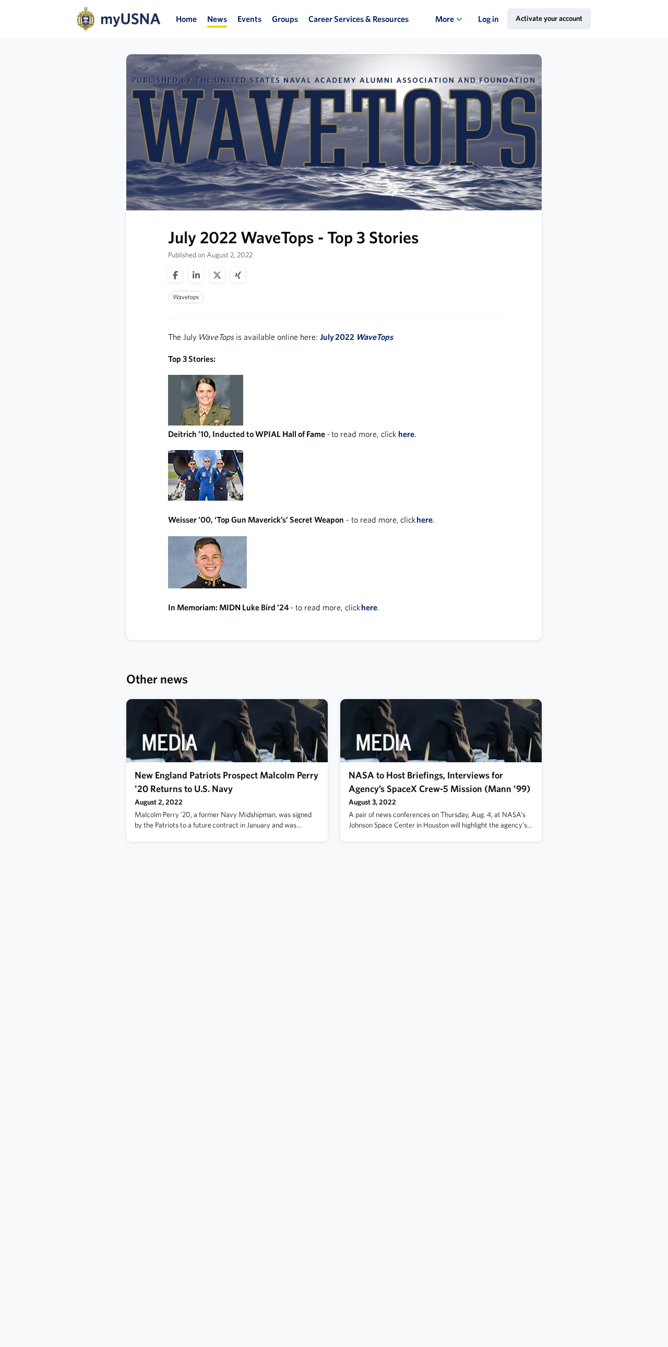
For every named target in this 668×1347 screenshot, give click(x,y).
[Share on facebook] (175, 275)
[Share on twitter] (217, 275)
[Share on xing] (238, 275)
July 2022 (356, 336)
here (406, 434)
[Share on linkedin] (196, 275)
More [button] (451, 26)
